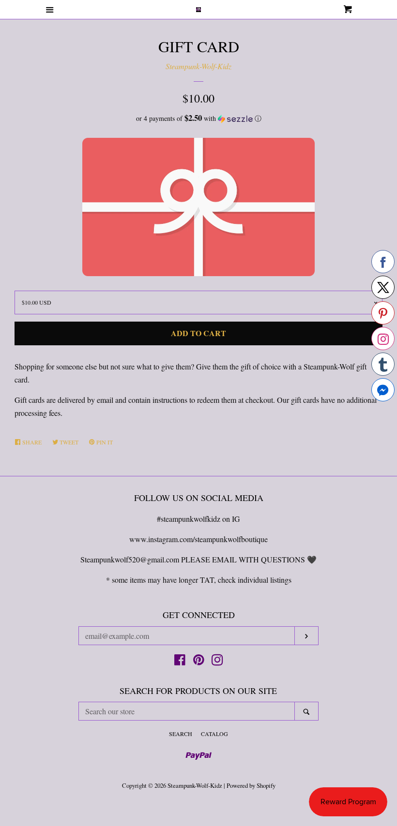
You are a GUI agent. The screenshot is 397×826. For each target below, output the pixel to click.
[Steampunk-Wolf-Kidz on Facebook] (180, 661)
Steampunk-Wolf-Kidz (198, 66)
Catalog (214, 734)
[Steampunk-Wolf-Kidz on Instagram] (217, 661)
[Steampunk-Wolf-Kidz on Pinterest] (199, 661)
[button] (198, 118)
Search (180, 734)
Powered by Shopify (251, 785)
